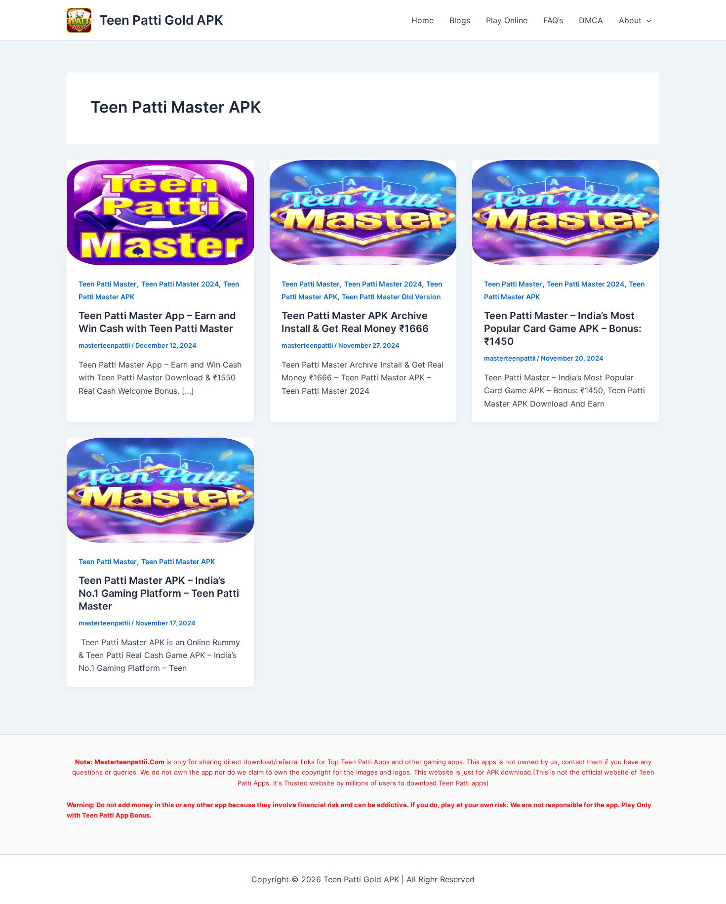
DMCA (591, 20)
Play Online (506, 20)
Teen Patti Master (108, 284)
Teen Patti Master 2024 (180, 284)
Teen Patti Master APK (178, 561)
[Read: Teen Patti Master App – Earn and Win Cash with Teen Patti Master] (160, 212)
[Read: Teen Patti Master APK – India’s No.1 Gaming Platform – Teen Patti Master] (160, 489)
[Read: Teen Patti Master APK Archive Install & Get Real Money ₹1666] (363, 212)
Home (422, 20)
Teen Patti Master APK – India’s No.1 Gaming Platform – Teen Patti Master (159, 593)
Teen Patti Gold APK (161, 20)
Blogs (459, 20)
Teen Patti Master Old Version (391, 296)
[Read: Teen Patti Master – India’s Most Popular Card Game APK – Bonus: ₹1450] (565, 212)
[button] (646, 20)
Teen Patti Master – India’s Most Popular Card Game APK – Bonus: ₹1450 (563, 328)
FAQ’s (553, 20)
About (630, 20)
